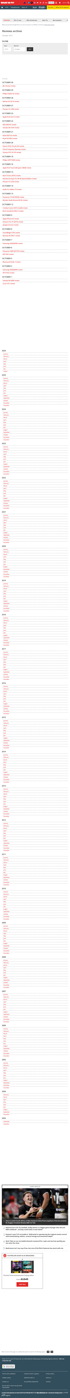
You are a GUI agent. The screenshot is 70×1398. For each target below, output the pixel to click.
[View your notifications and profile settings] (60, 3)
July (4, 369)
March (5, 359)
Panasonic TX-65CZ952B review (13, 197)
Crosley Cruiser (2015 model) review (15, 208)
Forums (50, 7)
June (4, 366)
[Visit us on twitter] (32, 3)
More (24, 7)
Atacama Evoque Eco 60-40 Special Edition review (20, 179)
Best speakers (57, 20)
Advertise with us (29, 1378)
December (6, 405)
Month (16, 46)
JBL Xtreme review (9, 86)
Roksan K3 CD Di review (11, 101)
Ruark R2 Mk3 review (10, 138)
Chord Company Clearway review (14, 149)
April (4, 361)
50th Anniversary (32, 20)
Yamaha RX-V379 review (11, 128)
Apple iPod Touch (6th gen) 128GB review (17, 168)
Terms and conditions (8, 1374)
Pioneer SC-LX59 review (11, 182)
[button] (66, 3)
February (6, 356)
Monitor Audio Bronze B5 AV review (15, 200)
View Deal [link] (22, 1284)
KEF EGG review (8, 254)
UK (48, 1352)
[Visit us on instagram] (35, 3)
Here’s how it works (49, 25)
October (5, 400)
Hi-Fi (6, 7)
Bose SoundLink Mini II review (13, 211)
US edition (41, 1393)
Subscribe (51, 2)
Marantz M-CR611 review (11, 236)
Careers (48, 1381)
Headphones (15, 7)
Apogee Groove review (11, 225)
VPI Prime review (8, 273)
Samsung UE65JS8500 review (13, 270)
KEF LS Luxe (17, 20)
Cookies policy (6, 1378)
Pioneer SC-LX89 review (11, 109)
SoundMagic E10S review (11, 233)
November (6, 403)
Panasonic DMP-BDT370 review (13, 251)
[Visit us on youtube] (37, 3)
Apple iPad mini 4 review (11, 117)
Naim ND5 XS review (10, 135)
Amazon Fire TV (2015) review (13, 222)
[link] (20, 1256)
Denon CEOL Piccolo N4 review (13, 146)
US (52, 1352)
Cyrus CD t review (9, 284)
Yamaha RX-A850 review (11, 281)
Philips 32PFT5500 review (11, 160)
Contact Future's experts (31, 1374)
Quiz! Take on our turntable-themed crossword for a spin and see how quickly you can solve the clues (35, 1242)
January (5, 354)
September (6, 398)
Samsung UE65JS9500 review (13, 243)
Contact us (5, 1381)
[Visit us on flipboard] (40, 3)
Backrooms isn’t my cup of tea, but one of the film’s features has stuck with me (34, 1248)
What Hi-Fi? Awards (62, 7)
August (5, 371)
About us (48, 1378)
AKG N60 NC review (9, 125)
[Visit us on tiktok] (43, 3)
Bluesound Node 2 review (12, 262)
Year (5, 46)
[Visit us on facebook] (29, 3)
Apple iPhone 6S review (11, 219)
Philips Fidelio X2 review (11, 94)
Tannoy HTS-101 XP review (12, 152)
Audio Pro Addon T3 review (12, 189)
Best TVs (45, 20)
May (4, 364)
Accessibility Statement (31, 1381)
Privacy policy (50, 1374)
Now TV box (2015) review (12, 176)
